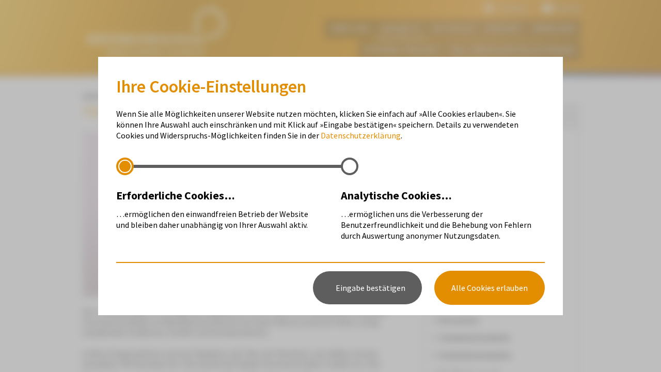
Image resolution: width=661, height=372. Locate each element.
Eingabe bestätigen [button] (370, 288)
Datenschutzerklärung (361, 135)
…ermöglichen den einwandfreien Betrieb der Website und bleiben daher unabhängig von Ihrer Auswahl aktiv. (212, 209)
